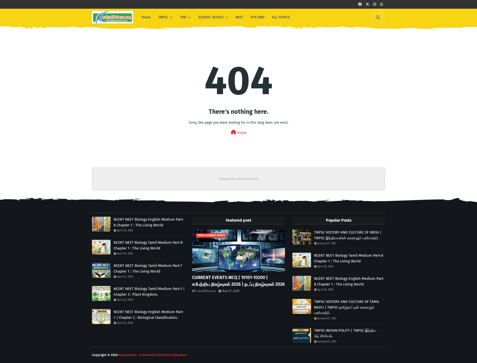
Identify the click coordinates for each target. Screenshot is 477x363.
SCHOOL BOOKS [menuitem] (211, 17)
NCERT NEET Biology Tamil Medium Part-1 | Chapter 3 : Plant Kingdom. (149, 291)
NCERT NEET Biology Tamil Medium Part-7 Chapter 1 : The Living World (148, 268)
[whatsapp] (381, 4)
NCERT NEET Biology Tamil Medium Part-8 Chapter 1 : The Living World (148, 245)
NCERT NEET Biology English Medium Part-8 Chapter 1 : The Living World (149, 222)
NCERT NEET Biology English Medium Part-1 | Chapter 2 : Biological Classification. (149, 315)
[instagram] (374, 4)
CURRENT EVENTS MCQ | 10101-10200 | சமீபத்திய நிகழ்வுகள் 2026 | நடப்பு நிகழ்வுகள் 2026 (238, 281)
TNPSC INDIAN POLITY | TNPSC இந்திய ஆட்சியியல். (345, 333)
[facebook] (360, 4)
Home (241, 133)
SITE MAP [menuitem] (257, 17)
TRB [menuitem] (183, 17)
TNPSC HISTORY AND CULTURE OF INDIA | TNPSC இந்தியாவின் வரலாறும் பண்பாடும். (347, 235)
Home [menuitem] (146, 17)
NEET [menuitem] (239, 17)
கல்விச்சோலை (206, 291)
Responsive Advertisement (238, 179)
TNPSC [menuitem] (163, 17)
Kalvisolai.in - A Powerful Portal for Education (153, 355)
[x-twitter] (367, 4)
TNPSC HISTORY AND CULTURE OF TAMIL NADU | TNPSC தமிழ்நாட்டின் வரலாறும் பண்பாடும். (346, 307)
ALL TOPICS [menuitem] (281, 17)
